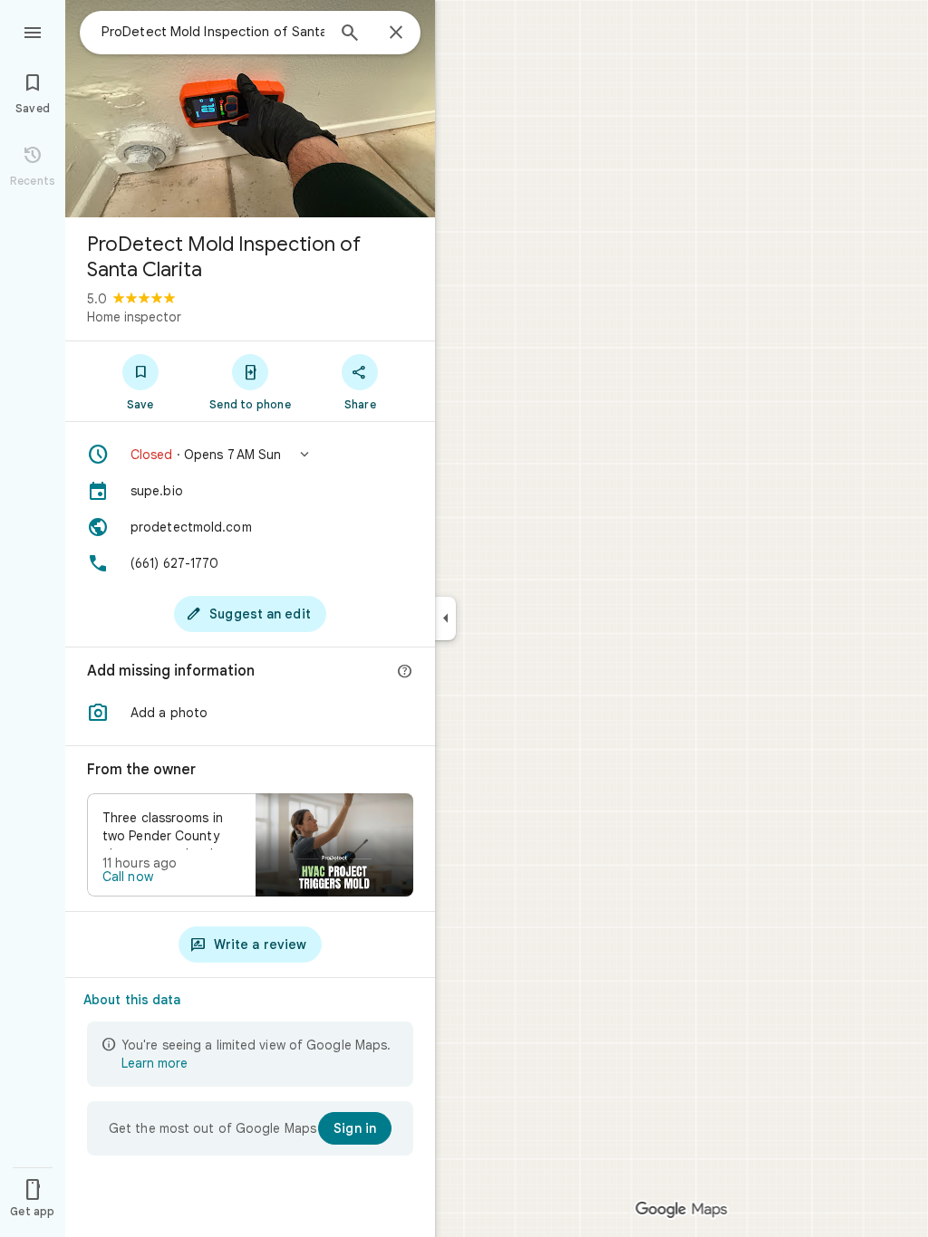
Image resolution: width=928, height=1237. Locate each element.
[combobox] (213, 32)
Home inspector (134, 317)
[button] (250, 454)
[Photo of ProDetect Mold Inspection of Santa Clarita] (250, 108)
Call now (127, 876)
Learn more (154, 1063)
